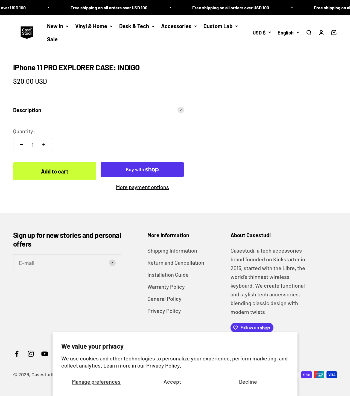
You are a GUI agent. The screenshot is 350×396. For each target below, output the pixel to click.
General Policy (164, 298)
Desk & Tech (134, 26)
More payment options (142, 187)
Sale (52, 39)
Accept (172, 381)
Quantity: (24, 131)
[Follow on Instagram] (30, 353)
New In (55, 26)
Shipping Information (172, 250)
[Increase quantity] (44, 144)
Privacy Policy (164, 310)
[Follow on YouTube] (44, 353)
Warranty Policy (166, 286)
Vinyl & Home (91, 26)
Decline (248, 381)
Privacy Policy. (163, 365)
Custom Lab (217, 26)
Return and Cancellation (175, 262)
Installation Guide (168, 274)
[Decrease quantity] (21, 144)
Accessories (176, 26)
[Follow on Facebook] (17, 353)
